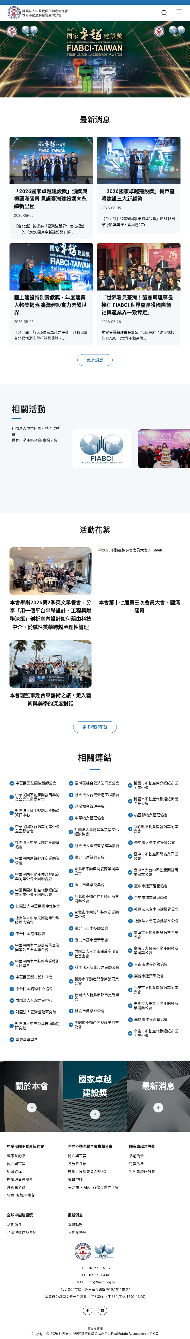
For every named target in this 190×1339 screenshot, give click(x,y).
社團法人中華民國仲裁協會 (38, 906)
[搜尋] (164, 13)
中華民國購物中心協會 (34, 989)
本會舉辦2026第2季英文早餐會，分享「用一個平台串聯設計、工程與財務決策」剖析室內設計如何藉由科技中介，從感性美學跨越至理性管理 (50, 615)
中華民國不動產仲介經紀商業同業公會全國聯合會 (37, 876)
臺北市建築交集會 (89, 885)
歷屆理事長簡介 (20, 1179)
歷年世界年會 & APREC (87, 1171)
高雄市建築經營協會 (151, 1019)
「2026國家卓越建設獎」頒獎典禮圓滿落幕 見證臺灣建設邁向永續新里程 (50, 198)
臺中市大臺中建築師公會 (154, 842)
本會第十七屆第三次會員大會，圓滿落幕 (139, 607)
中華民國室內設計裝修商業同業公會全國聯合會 (37, 947)
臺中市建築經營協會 (151, 886)
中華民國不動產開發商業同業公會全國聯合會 (37, 797)
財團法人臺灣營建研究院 (36, 1012)
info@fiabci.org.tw (101, 1282)
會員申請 (75, 1179)
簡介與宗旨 (16, 1164)
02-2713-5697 (99, 1268)
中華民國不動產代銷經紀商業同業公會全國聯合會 (37, 892)
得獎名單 (136, 1164)
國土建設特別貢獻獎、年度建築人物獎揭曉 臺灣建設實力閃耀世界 (50, 305)
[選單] (179, 13)
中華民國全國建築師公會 (36, 783)
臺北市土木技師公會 (91, 928)
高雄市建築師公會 (149, 976)
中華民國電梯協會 (30, 934)
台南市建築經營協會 (151, 964)
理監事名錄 (16, 1187)
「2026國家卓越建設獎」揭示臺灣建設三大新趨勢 (138, 195)
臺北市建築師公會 (89, 857)
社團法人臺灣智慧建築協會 (97, 846)
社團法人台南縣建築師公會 (156, 921)
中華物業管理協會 (89, 818)
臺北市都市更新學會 (91, 940)
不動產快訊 (77, 1232)
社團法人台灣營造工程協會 (97, 795)
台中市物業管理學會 (151, 897)
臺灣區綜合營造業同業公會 (97, 783)
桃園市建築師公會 (89, 1011)
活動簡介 (136, 1156)
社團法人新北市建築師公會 (97, 967)
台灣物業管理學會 (89, 806)
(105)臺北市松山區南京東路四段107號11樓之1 (95, 1289)
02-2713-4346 (100, 1275)
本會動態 (75, 1224)
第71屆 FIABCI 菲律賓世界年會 (93, 1187)
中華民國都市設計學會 (34, 977)
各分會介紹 (77, 1164)
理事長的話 (16, 1156)
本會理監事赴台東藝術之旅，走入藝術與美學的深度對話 (50, 699)
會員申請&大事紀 (21, 1195)
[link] (101, 449)
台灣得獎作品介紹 (22, 1232)
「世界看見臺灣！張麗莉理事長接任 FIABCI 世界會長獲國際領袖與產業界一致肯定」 (137, 305)
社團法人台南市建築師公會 (156, 909)
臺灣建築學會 (27, 1040)
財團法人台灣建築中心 (34, 1000)
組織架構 (14, 1171)
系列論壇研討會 (142, 1171)
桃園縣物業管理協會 (151, 815)
